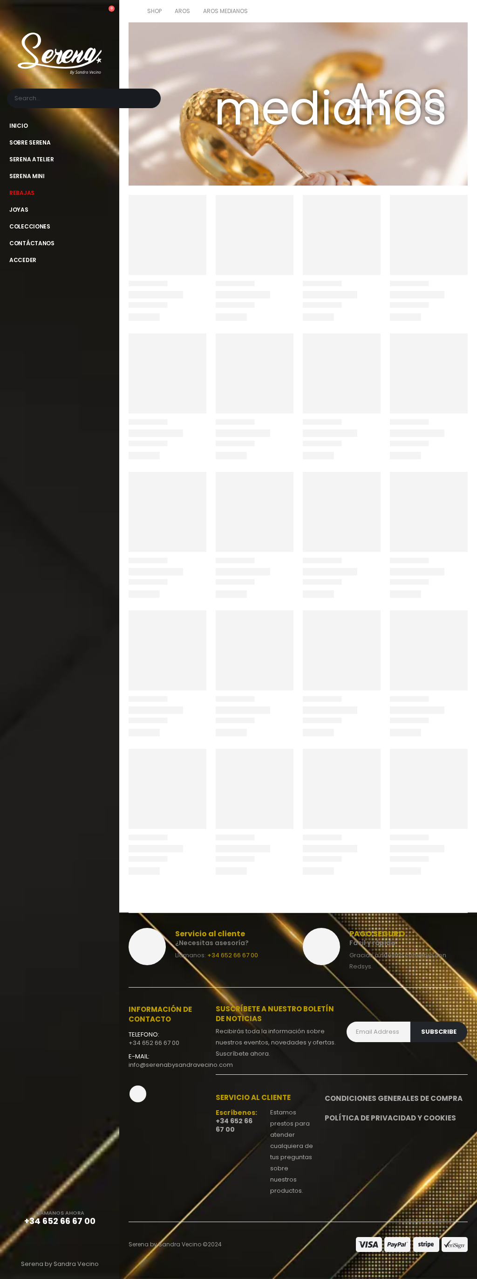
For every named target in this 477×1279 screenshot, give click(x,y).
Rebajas (21, 193)
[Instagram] (83, 1244)
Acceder (22, 260)
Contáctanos (32, 243)
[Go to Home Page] (131, 11)
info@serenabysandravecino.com (181, 1064)
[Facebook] (36, 1244)
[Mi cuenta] (89, 13)
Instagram (137, 1093)
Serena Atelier (31, 159)
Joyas (18, 210)
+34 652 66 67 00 (232, 955)
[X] (60, 1244)
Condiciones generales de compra (394, 1098)
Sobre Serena (29, 142)
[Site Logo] (60, 54)
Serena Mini (27, 176)
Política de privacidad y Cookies (390, 1118)
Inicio (18, 126)
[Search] (148, 98)
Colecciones (29, 226)
